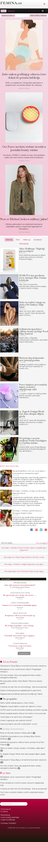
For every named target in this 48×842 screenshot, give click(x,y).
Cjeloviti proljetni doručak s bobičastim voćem (18, 724)
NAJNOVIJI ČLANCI (7, 15)
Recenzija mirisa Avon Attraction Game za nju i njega (24, 571)
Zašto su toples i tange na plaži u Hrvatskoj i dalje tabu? (22, 748)
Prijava (4, 11)
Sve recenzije (41, 543)
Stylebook (38, 240)
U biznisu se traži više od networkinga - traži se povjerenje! (23, 687)
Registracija (11, 11)
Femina (9, 240)
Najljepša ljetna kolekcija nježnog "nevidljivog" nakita (21, 694)
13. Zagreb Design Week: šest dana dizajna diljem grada (22, 754)
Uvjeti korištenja (8, 820)
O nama (4, 811)
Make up (26, 240)
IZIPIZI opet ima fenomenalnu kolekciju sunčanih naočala (23, 710)
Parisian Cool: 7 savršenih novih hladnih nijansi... (20, 605)
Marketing (5, 815)
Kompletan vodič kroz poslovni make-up (20, 615)
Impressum (6, 809)
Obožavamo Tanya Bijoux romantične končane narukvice (23, 666)
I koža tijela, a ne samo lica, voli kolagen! (16, 717)
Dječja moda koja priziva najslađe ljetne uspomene (20, 690)
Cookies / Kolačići (8, 823)
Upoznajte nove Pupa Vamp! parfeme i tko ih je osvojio (24, 557)
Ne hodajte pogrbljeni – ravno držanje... (20, 625)
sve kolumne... (24, 653)
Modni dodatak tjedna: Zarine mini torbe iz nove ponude (23, 713)
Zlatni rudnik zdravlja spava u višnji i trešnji (17, 703)
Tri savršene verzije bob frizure (20, 646)
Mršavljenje (24, 244)
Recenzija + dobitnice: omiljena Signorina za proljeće (24, 564)
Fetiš (18, 240)
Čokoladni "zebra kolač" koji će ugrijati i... (20, 636)
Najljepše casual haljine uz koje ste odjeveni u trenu (21, 706)
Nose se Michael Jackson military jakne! (16, 733)
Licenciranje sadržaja (10, 817)
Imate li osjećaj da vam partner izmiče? (16, 720)
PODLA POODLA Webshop (38, 15)
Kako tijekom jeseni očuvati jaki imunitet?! (20, 585)
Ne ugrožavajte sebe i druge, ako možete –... (20, 595)
